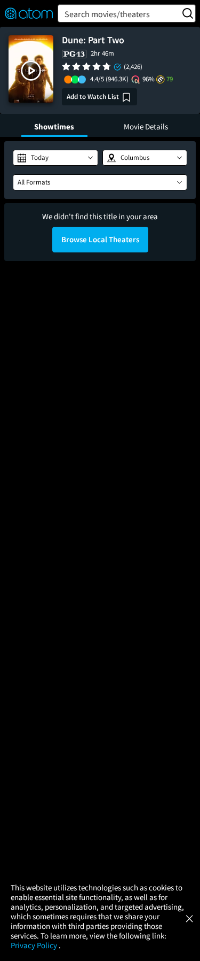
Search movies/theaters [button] (107, 14)
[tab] (54, 125)
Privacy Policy (35, 945)
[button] (31, 70)
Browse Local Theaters (100, 239)
